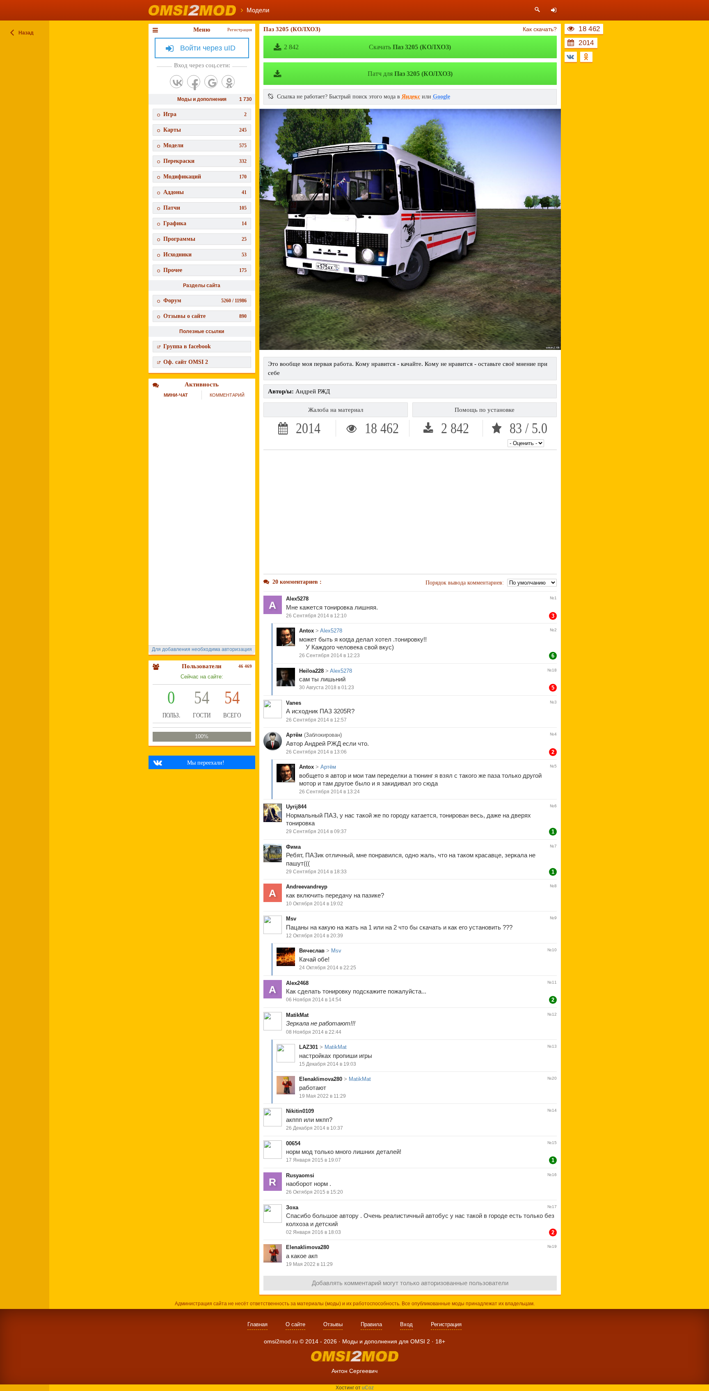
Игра (205, 114)
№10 (552, 950)
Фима (293, 847)
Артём (294, 735)
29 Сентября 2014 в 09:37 (316, 831)
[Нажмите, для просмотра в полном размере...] (410, 348)
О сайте (295, 1324)
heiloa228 (311, 671)
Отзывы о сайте (205, 316)
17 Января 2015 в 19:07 (313, 1160)
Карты (205, 130)
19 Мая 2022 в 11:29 (322, 1096)
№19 (552, 1246)
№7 (553, 846)
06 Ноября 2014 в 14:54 (313, 1000)
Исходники (205, 254)
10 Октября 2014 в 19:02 (314, 904)
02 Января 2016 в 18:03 (313, 1232)
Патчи (205, 208)
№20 (552, 1078)
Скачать (367, 46)
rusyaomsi (300, 1175)
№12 (552, 1014)
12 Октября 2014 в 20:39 (314, 936)
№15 (552, 1142)
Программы (205, 239)
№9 (553, 918)
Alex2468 (297, 983)
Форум (205, 300)
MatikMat (297, 1015)
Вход (406, 1324)
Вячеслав (312, 951)
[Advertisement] (410, 512)
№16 (552, 1174)
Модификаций (205, 177)
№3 (553, 702)
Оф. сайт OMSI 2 (185, 362)
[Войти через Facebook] (193, 81)
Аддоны (205, 192)
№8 (553, 886)
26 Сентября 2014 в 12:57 (316, 720)
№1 (553, 598)
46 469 (245, 666)
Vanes (293, 703)
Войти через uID (208, 48)
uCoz (368, 1388)
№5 (553, 766)
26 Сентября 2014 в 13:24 (329, 792)
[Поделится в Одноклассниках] (586, 57)
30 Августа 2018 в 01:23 (326, 687)
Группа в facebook (187, 346)
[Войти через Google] (210, 81)
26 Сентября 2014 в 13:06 (316, 752)
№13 (552, 1046)
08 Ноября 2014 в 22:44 (313, 1032)
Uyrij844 (296, 807)
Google (441, 97)
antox (306, 631)
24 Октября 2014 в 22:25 (327, 968)
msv (291, 919)
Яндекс (411, 97)
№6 (553, 806)
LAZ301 (308, 1047)
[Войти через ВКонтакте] (176, 81)
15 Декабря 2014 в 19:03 (327, 1064)
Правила (371, 1324)
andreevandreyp (306, 887)
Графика (205, 223)
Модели (205, 145)
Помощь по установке (485, 410)
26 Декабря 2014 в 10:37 (314, 1128)
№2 (553, 630)
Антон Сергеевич (354, 1371)
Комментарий (227, 395)
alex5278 (297, 599)
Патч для (410, 73)
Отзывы (333, 1324)
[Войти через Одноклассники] (228, 81)
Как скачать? (540, 29)
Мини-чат (176, 395)
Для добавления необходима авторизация (202, 649)
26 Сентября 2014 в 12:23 (329, 655)
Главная (257, 1324)
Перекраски (205, 161)
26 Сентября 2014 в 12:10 (316, 616)
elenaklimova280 (320, 1079)
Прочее (205, 270)
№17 (552, 1206)
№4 (553, 734)
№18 (552, 670)
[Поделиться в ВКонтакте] (571, 57)
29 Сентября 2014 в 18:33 (316, 872)
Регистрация (239, 29)
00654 (293, 1143)
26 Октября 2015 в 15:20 (314, 1192)
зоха (292, 1207)
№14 (552, 1110)
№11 (552, 982)
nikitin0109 (300, 1111)
